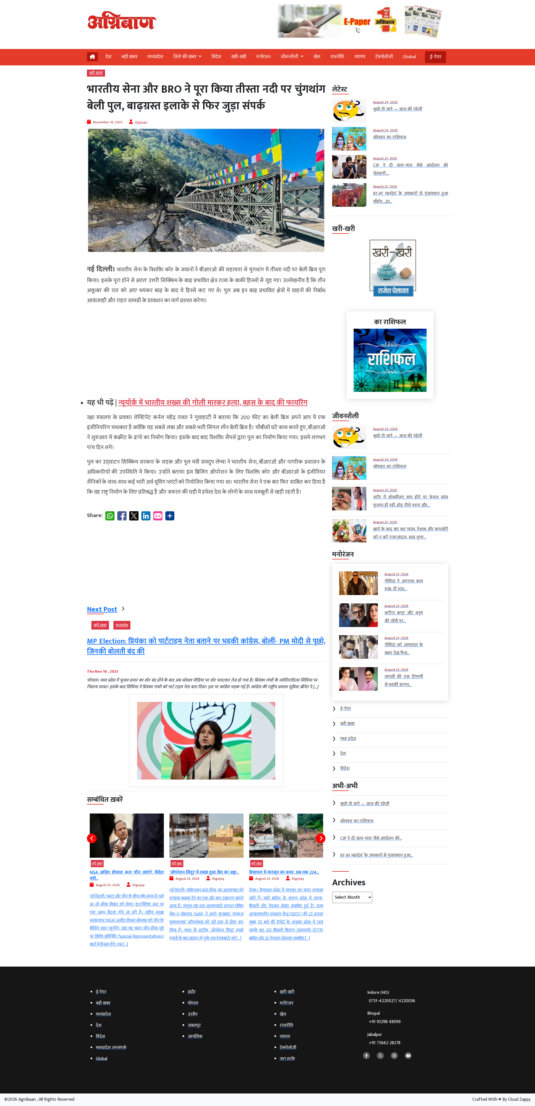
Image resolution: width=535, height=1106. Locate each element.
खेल (316, 57)
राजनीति (337, 57)
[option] (127, 878)
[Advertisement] (206, 349)
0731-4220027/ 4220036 (392, 1001)
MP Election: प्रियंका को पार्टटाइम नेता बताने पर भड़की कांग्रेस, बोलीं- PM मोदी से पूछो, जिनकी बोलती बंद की (206, 646)
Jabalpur (383, 1039)
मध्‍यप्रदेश (155, 57)
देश (108, 57)
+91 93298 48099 (385, 1022)
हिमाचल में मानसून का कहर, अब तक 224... (204, 872)
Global (409, 57)
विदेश (216, 57)
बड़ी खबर (129, 57)
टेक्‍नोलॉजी (384, 57)
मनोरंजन (263, 57)
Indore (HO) (391, 997)
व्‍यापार (359, 57)
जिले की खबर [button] (185, 57)
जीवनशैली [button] (290, 57)
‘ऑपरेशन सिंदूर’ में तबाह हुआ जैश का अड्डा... (124, 872)
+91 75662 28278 (384, 1043)
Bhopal (384, 1018)
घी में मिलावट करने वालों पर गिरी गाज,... (281, 872)
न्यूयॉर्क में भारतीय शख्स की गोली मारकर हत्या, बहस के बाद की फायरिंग (213, 403)
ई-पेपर (435, 57)
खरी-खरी (238, 57)
